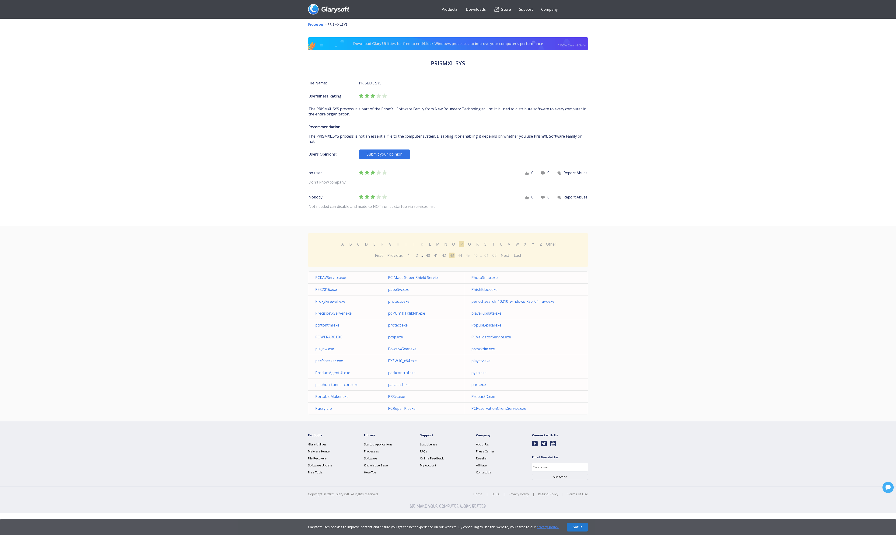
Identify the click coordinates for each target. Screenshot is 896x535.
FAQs (423, 451)
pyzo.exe (478, 372)
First (379, 255)
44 (460, 255)
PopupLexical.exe (486, 325)
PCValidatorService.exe (491, 337)
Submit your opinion (384, 154)
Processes (316, 24)
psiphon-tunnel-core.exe (336, 384)
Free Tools (315, 472)
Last (517, 255)
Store (505, 9)
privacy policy (547, 527)
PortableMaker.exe (332, 396)
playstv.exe (480, 360)
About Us (482, 444)
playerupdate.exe (486, 313)
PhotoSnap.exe (484, 277)
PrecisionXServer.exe (333, 313)
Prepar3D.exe (483, 396)
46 (475, 255)
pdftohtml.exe (327, 325)
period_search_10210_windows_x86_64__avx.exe (512, 301)
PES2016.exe (326, 289)
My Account (428, 465)
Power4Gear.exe (402, 348)
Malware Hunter (319, 451)
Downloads (476, 9)
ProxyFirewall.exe (330, 301)
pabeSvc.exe (398, 289)
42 (444, 255)
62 (494, 255)
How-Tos (370, 472)
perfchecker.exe (329, 360)
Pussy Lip (323, 408)
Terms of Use (577, 494)
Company (549, 9)
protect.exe (398, 325)
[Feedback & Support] (888, 487)
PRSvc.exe (396, 396)
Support (526, 9)
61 (486, 255)
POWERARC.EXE (328, 337)
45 (468, 255)
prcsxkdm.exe (483, 348)
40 (428, 255)
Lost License (428, 444)
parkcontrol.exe (402, 372)
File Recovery (317, 458)
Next (505, 255)
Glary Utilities (317, 444)
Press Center (485, 451)
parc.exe (478, 384)
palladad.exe (399, 384)
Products (449, 9)
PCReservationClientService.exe (498, 408)
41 (436, 255)
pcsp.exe (395, 337)
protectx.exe (399, 301)
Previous (395, 255)
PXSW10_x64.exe (402, 360)
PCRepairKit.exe (402, 408)
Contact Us (483, 472)
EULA (495, 494)
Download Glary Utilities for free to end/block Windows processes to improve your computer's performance (469, 44)
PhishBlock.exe (484, 289)
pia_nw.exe (324, 348)
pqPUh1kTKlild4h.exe (406, 313)
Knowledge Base (376, 465)
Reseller (482, 458)
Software (370, 458)
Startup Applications (378, 444)
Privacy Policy (518, 494)
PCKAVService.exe (330, 277)
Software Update (320, 465)
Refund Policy (548, 494)
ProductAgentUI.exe (332, 372)
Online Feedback (432, 458)
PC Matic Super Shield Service (413, 277)
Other (551, 244)
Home (478, 494)
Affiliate (481, 465)
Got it (577, 527)
